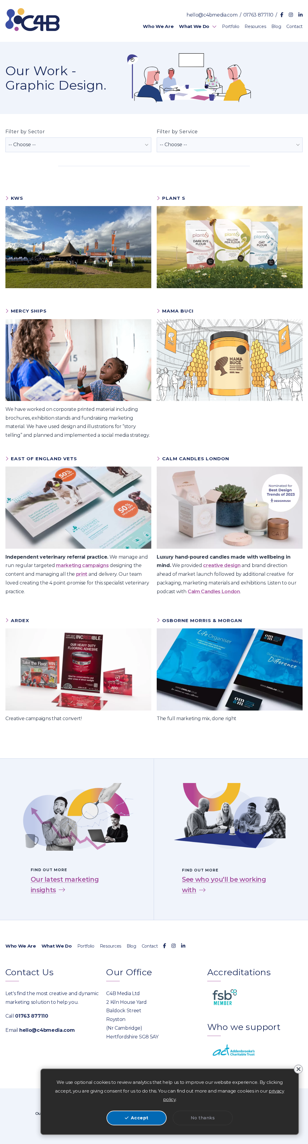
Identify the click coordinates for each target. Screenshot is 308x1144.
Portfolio (85, 946)
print (81, 574)
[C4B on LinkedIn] (300, 15)
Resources (110, 946)
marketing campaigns (82, 565)
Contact (150, 946)
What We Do (57, 946)
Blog (131, 946)
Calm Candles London (214, 591)
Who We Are (20, 946)
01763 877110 (258, 15)
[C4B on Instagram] (291, 15)
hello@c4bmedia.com (211, 15)
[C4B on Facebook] (281, 15)
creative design (221, 565)
